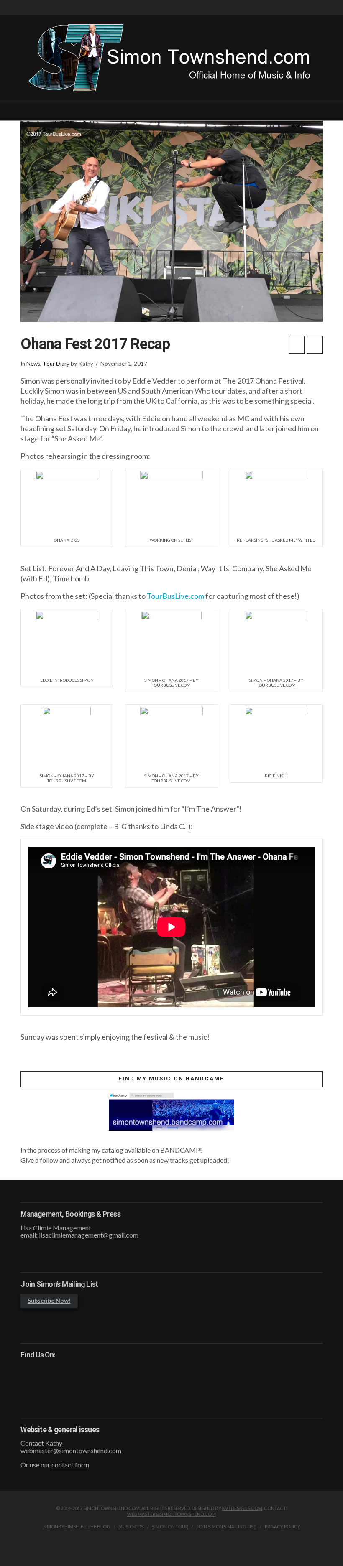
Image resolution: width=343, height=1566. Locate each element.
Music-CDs (130, 1526)
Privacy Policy (282, 1526)
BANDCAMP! (181, 1150)
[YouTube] (320, 7)
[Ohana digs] (67, 501)
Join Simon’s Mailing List (226, 1526)
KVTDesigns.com (242, 1508)
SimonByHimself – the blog (76, 1526)
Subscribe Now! (49, 1300)
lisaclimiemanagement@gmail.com (88, 1235)
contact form (70, 1465)
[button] (171, 113)
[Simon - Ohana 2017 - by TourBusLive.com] (171, 641)
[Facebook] (311, 7)
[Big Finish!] (276, 736)
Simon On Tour (170, 1526)
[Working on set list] (171, 501)
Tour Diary (56, 363)
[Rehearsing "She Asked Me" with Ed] (276, 501)
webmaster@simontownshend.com (70, 1450)
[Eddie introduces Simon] (67, 641)
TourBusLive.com (175, 596)
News (33, 363)
